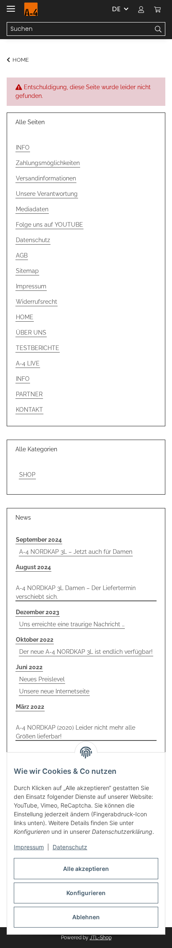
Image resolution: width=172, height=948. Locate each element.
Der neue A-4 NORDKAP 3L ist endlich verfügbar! (86, 651)
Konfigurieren (86, 892)
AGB (22, 255)
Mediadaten (32, 209)
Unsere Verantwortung (47, 193)
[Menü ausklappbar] (11, 5)
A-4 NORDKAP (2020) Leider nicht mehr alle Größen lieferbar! (75, 732)
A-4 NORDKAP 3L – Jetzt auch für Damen (75, 551)
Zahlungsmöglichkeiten (48, 163)
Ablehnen (86, 916)
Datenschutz (70, 846)
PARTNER (29, 394)
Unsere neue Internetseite (54, 691)
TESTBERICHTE (37, 348)
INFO (23, 147)
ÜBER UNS (31, 332)
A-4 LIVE (28, 363)
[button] (141, 9)
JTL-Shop (100, 937)
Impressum (29, 846)
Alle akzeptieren (86, 868)
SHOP (27, 474)
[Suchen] (158, 29)
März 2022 (30, 706)
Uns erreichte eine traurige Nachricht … (71, 624)
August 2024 (33, 567)
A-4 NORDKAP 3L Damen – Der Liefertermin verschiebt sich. (76, 592)
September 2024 (39, 539)
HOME (24, 317)
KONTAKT (29, 409)
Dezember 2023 (37, 612)
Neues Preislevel (42, 679)
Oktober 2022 (34, 639)
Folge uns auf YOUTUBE (49, 224)
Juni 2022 (29, 667)
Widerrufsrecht (36, 301)
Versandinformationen (46, 178)
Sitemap (27, 271)
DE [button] (116, 9)
